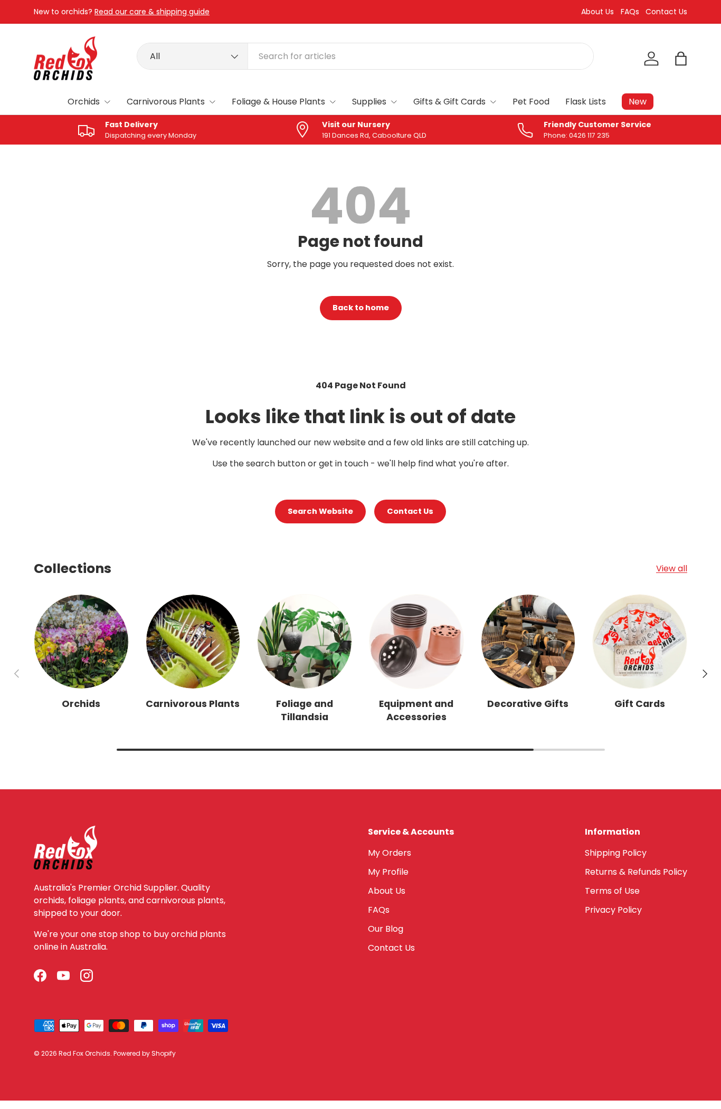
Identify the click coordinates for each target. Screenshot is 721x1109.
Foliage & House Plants (278, 101)
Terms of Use (612, 891)
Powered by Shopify (144, 1053)
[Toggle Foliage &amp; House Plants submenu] (332, 101)
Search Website (320, 511)
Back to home (361, 307)
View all (671, 568)
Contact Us (666, 11)
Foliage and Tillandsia (304, 710)
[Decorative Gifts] (528, 642)
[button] (680, 58)
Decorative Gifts (527, 703)
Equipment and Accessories (416, 710)
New (638, 101)
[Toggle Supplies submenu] (393, 101)
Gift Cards (639, 703)
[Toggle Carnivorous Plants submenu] (212, 101)
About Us (597, 11)
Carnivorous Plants (166, 101)
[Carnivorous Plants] (193, 642)
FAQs (630, 11)
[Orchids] (81, 642)
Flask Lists (585, 101)
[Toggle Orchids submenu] (107, 101)
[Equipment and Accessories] (416, 642)
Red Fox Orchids (84, 1053)
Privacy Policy (613, 910)
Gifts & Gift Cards (449, 101)
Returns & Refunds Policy (636, 872)
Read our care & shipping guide (152, 11)
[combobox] (365, 56)
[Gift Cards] (640, 642)
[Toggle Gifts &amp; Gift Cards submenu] (493, 101)
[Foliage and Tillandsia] (305, 642)
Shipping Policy (616, 853)
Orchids (84, 101)
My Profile (388, 872)
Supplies (369, 101)
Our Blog (385, 929)
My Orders (389, 853)
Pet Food (531, 101)
